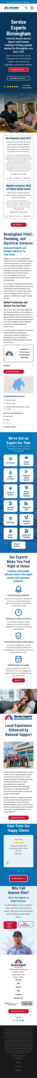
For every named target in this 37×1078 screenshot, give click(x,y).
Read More (18, 854)
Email (17, 178)
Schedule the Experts (17, 69)
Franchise (18, 994)
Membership (18, 998)
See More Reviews (17, 878)
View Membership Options (17, 78)
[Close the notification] (33, 1)
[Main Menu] (32, 7)
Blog (18, 991)
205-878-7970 (10, 403)
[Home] (12, 8)
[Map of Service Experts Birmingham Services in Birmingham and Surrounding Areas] (18, 384)
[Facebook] (14, 1020)
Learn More (26, 2)
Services (18, 980)
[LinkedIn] (20, 1020)
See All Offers (17, 224)
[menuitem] (18, 1058)
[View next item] (23, 871)
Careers (18, 987)
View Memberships (25, 924)
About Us (17, 680)
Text (10, 178)
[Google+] (23, 1020)
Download (27, 178)
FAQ (18, 983)
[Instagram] (17, 1020)
